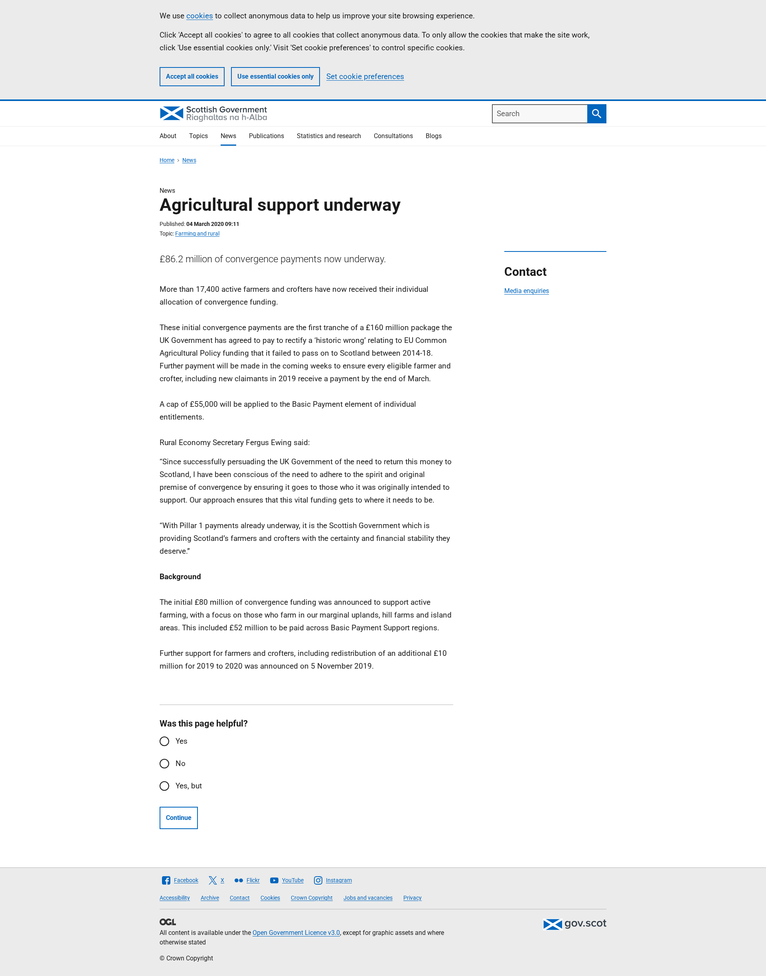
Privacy (412, 898)
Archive (210, 898)
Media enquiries (526, 291)
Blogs (434, 136)
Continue (179, 818)
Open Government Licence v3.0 (296, 932)
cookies (199, 15)
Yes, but (189, 785)
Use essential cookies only (275, 76)
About (168, 136)
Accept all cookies (192, 76)
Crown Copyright (312, 898)
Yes (182, 741)
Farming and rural (197, 233)
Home (167, 160)
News (228, 136)
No (181, 763)
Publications (266, 136)
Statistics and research (329, 136)
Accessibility (175, 898)
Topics (198, 136)
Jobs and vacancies (368, 898)
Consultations (393, 136)
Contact (240, 898)
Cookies (270, 898)
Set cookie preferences (365, 76)
